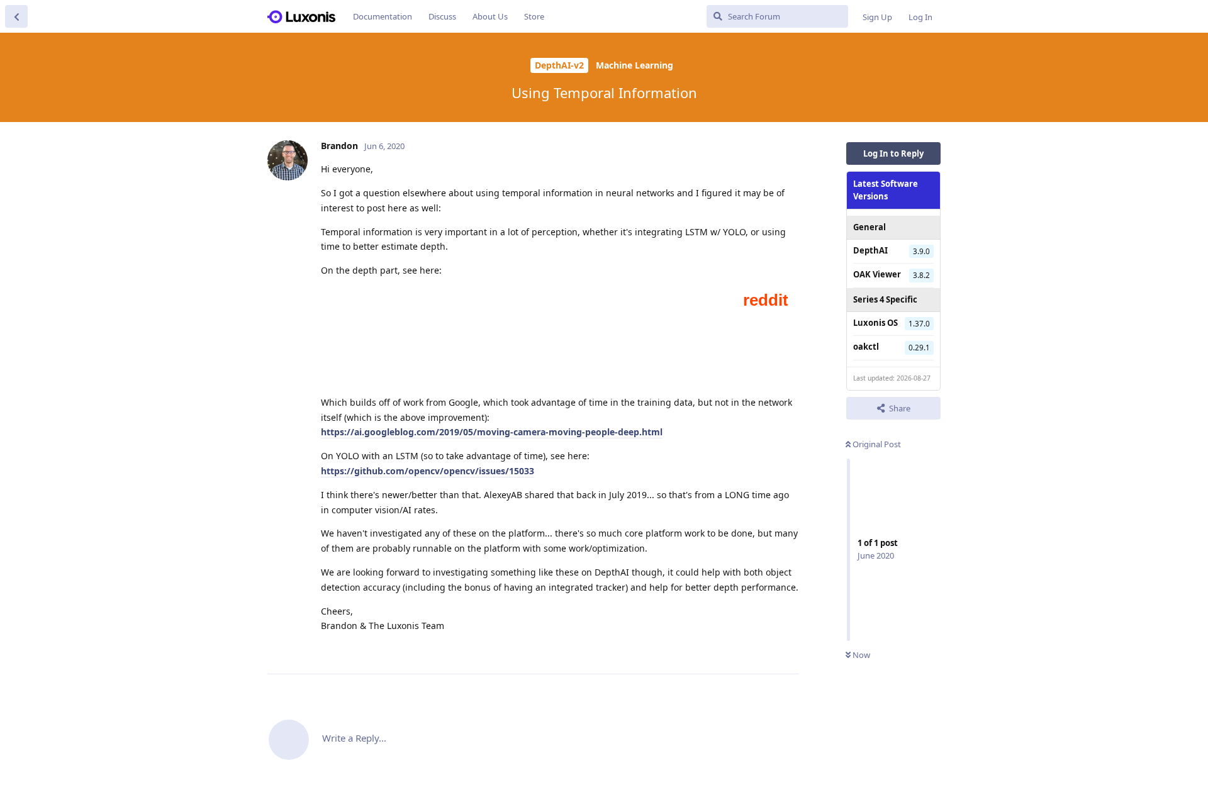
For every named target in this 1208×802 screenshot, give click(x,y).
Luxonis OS (875, 322)
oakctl (866, 346)
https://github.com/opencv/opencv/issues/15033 (427, 471)
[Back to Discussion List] (16, 16)
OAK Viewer (877, 274)
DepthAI (870, 250)
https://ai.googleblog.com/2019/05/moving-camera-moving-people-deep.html (492, 432)
